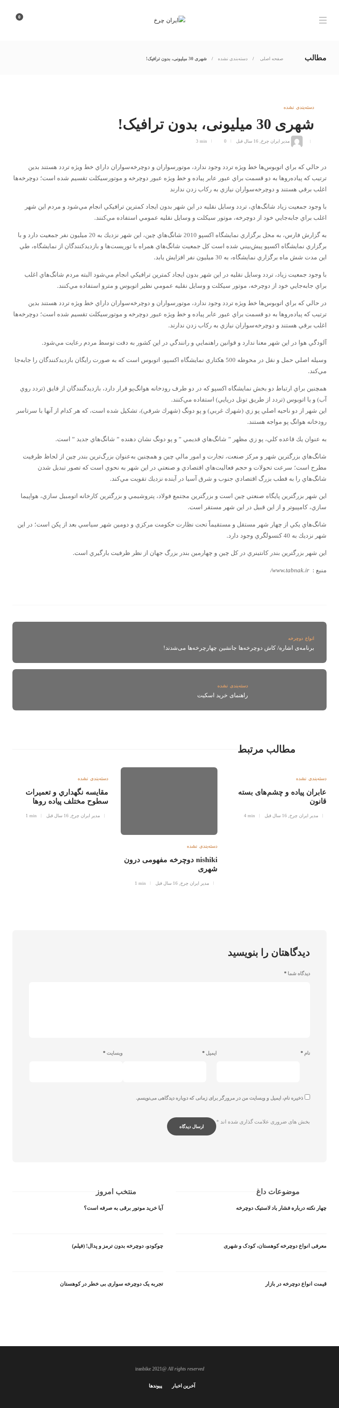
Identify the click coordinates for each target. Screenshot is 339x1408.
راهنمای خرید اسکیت (222, 695)
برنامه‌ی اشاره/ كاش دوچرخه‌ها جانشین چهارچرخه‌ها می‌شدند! (238, 648)
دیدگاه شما (297, 973)
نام (305, 1053)
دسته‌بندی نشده (233, 58)
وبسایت (113, 1053)
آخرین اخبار (183, 1386)
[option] (278, 796)
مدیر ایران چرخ (275, 141)
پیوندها (155, 1386)
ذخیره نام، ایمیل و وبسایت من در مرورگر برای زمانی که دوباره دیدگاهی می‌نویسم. (219, 1098)
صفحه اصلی (271, 58)
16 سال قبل (247, 141)
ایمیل (209, 1053)
